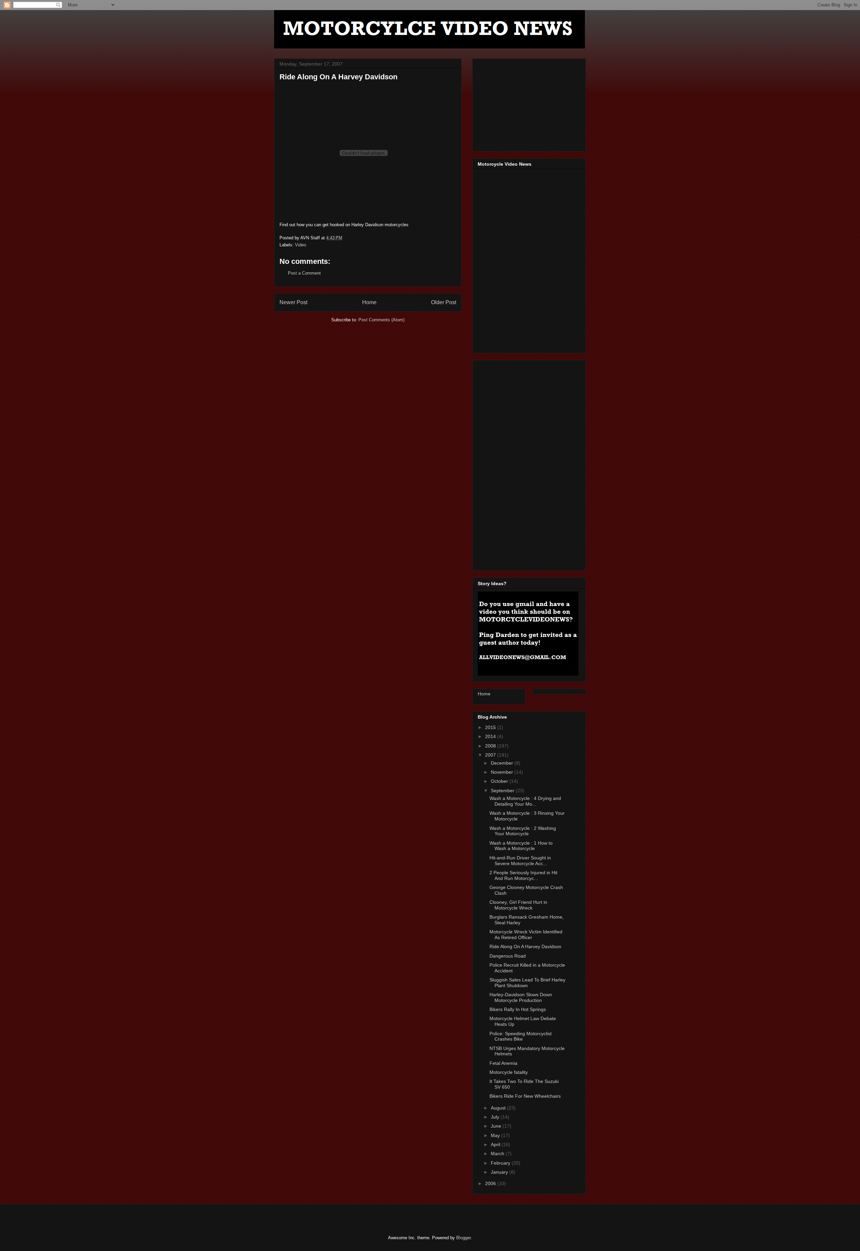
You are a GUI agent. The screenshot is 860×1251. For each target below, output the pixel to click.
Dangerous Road (507, 956)
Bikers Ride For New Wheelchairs (525, 1096)
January (500, 1172)
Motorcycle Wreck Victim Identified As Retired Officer (525, 934)
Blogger (463, 1237)
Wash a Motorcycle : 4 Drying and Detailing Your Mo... (525, 801)
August (499, 1108)
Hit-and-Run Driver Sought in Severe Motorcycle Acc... (520, 860)
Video (300, 244)
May (496, 1135)
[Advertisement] (528, 103)
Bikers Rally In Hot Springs (517, 1009)
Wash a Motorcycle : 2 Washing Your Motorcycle (522, 831)
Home (369, 302)
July (496, 1117)
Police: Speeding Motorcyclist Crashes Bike (520, 1036)
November (502, 772)
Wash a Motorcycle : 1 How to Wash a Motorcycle (521, 845)
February (501, 1163)
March (498, 1153)
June (497, 1126)
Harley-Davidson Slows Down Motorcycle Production (520, 997)
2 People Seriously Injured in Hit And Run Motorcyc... (523, 875)
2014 (491, 736)
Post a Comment (304, 273)
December (502, 763)
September (503, 790)
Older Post (443, 302)
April (496, 1144)
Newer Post (293, 302)
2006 (491, 1183)
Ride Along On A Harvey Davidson (525, 946)
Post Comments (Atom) (381, 319)
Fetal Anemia (503, 1063)
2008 (491, 746)
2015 (491, 727)
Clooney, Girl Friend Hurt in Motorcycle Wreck (518, 905)
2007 (491, 755)
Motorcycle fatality (508, 1072)
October (500, 781)
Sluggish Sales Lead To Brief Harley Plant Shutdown (527, 982)
